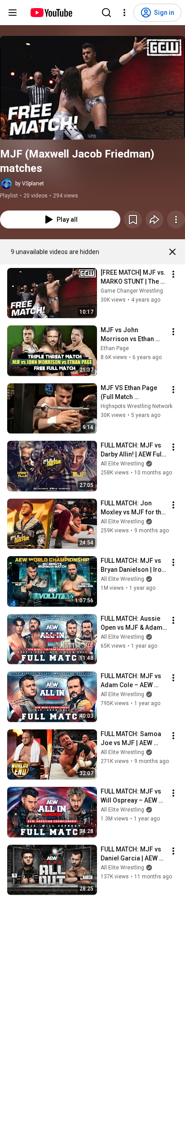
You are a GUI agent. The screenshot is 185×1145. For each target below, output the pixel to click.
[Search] (106, 12)
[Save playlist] (133, 219)
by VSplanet (29, 183)
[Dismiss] (172, 252)
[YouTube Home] (51, 12)
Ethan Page (115, 348)
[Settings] (124, 12)
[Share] (154, 219)
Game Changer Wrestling (132, 291)
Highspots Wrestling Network (136, 406)
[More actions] (176, 219)
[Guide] (12, 12)
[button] (92, 88)
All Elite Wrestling (122, 464)
